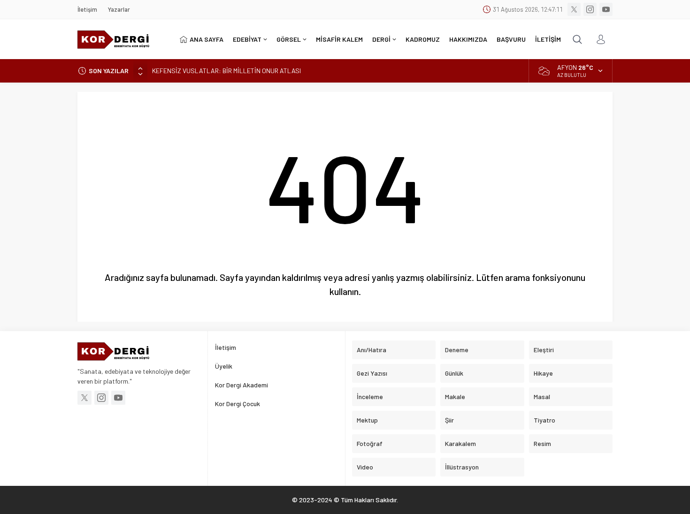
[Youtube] (606, 9)
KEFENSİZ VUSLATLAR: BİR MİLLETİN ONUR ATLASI (226, 71)
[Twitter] (574, 9)
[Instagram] (590, 9)
